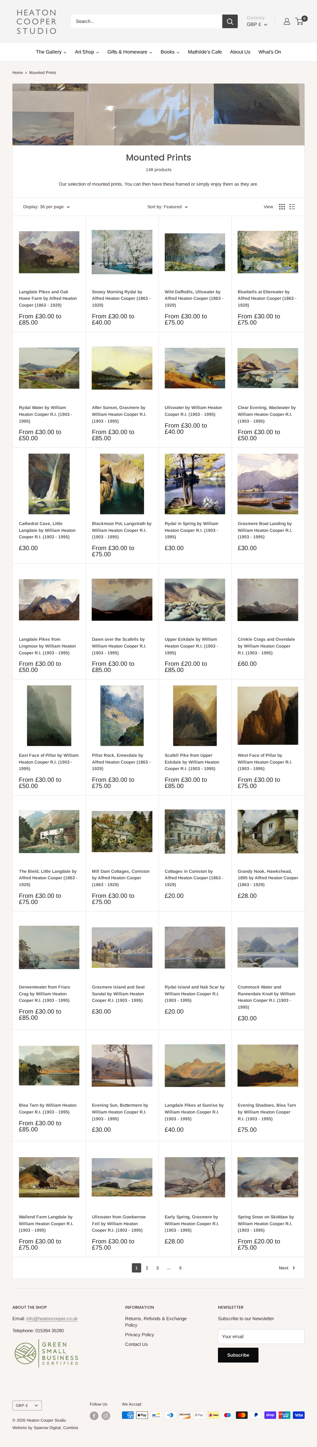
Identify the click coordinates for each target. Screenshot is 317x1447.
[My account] (287, 21)
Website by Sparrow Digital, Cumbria (45, 1427)
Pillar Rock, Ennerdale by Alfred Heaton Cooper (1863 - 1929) (121, 762)
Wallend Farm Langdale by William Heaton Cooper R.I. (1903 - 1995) (46, 1223)
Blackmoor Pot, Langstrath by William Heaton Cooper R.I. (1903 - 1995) (122, 530)
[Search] (230, 21)
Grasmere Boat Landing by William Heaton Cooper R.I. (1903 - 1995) (265, 530)
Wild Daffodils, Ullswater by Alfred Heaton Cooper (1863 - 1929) (194, 298)
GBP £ (22, 1405)
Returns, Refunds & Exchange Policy (156, 1322)
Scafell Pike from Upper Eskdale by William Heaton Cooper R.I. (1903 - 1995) (192, 762)
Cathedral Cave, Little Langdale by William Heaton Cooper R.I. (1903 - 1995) (47, 530)
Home (17, 72)
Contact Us (136, 1344)
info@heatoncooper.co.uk (52, 1318)
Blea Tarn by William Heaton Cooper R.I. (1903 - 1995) (47, 1108)
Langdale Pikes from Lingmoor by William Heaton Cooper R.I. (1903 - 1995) (47, 646)
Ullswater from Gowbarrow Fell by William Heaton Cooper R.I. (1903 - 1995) (119, 1223)
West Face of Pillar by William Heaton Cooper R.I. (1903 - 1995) (265, 762)
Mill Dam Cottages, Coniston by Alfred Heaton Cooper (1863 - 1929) (121, 878)
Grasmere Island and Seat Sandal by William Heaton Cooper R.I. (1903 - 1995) (118, 993)
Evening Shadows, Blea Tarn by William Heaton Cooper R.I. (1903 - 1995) (267, 1112)
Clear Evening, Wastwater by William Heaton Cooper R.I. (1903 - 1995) (267, 414)
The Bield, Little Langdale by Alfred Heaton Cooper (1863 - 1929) (48, 878)
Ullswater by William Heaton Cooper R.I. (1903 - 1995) (193, 411)
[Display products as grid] (282, 206)
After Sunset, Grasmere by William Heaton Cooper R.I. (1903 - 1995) (119, 414)
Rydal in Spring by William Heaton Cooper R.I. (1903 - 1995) (191, 530)
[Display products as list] (292, 206)
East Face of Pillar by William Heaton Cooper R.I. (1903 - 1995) (49, 762)
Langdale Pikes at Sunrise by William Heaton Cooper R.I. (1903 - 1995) (194, 1112)
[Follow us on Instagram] (106, 1415)
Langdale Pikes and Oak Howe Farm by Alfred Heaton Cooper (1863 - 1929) (48, 298)
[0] (299, 21)
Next (283, 1267)
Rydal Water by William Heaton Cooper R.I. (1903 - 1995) (45, 414)
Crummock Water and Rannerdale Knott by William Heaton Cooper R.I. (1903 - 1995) (266, 997)
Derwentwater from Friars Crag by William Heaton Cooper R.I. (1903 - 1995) (44, 993)
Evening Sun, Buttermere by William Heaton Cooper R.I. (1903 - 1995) (120, 1112)
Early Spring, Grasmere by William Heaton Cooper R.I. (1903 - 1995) (192, 1223)
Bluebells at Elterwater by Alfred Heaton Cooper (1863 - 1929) (267, 298)
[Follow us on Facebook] (94, 1415)
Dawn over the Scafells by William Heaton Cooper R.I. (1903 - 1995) (119, 646)
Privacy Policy (139, 1334)
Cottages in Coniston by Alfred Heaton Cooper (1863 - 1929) (194, 878)
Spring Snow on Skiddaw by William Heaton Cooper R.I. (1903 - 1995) (266, 1223)
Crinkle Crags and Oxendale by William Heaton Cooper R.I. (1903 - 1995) (266, 646)
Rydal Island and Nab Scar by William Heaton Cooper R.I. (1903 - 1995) (195, 993)
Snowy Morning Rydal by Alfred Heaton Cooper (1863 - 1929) (121, 298)
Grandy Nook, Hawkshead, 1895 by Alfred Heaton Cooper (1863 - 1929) (268, 878)
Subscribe (238, 1355)
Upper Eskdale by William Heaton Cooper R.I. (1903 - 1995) (191, 646)
